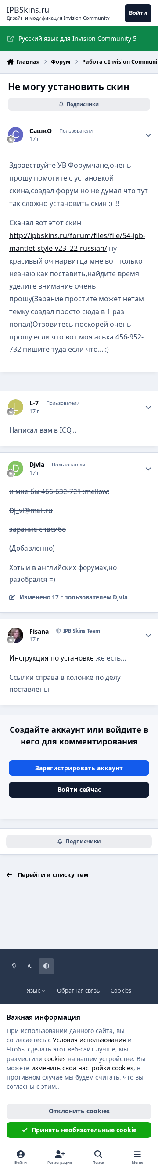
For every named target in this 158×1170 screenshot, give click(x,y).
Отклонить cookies (79, 1111)
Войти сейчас (79, 789)
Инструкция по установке (51, 658)
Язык (34, 990)
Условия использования (89, 1040)
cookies (55, 1058)
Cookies (121, 990)
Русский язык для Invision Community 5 (77, 38)
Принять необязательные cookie (84, 1130)
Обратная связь (78, 990)
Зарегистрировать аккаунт (79, 768)
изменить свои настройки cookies (82, 1068)
